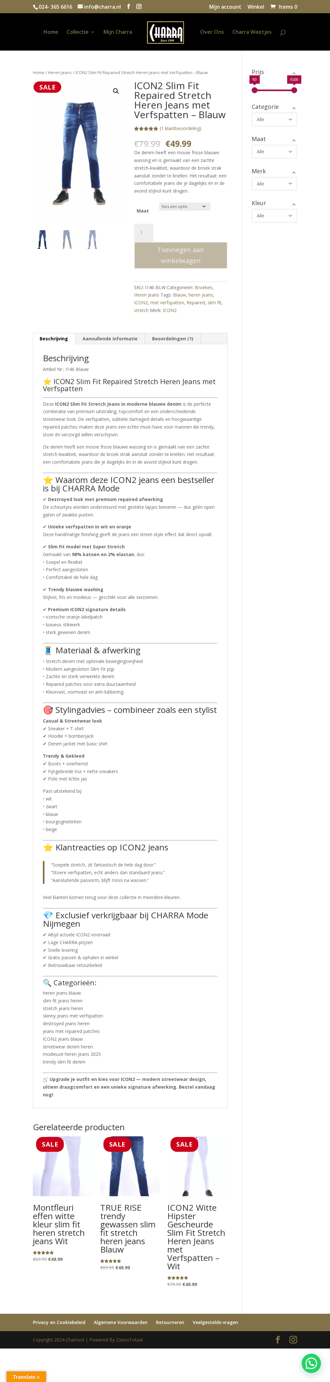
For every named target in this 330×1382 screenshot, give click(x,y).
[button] (116, 91)
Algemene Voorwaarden (121, 1322)
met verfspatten (167, 302)
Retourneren (170, 1322)
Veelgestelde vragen (215, 1322)
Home (51, 32)
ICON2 (141, 302)
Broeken (203, 287)
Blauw (179, 295)
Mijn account (225, 7)
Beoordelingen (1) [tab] (172, 339)
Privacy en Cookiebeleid (59, 1322)
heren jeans (201, 295)
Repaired (196, 302)
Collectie (78, 32)
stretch (141, 310)
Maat (143, 211)
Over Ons (212, 32)
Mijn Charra (117, 32)
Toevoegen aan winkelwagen (180, 255)
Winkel (256, 7)
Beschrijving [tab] (54, 339)
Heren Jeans (60, 72)
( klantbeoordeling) (180, 128)
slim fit (214, 302)
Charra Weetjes (252, 32)
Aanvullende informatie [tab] (110, 339)
